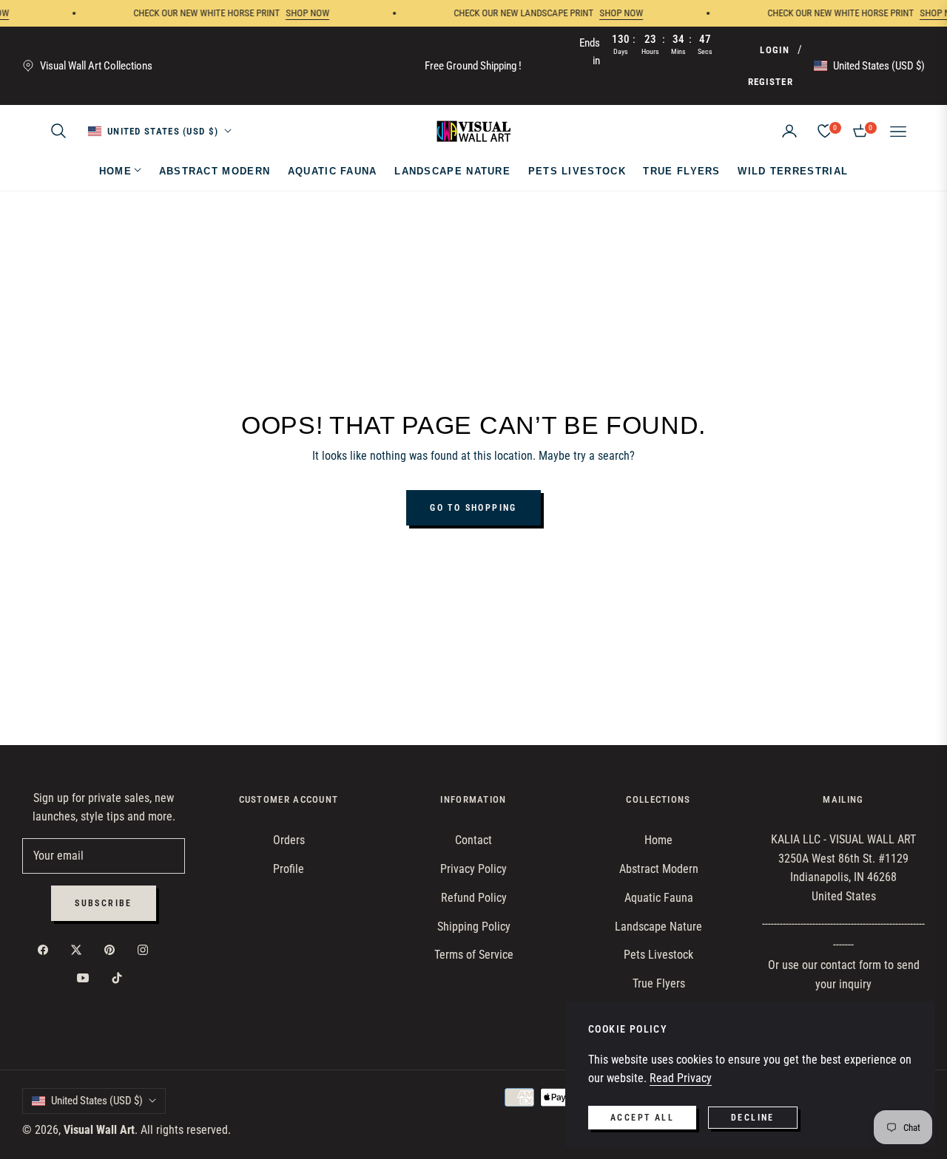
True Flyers (659, 983)
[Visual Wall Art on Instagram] (146, 949)
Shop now (295, 12)
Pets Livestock (658, 955)
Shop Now (609, 12)
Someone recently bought (156, 1051)
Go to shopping (473, 508)
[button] (58, 131)
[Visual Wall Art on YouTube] (86, 978)
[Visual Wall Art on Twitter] (80, 949)
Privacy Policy (473, 869)
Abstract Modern (658, 869)
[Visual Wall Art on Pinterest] (113, 949)
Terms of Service (473, 955)
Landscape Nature (658, 927)
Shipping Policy (473, 927)
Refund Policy (474, 898)
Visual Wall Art (99, 1130)
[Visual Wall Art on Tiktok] (120, 978)
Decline (753, 1117)
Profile (288, 869)
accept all (642, 1117)
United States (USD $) (879, 65)
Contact (473, 840)
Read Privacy (681, 1078)
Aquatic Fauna (658, 898)
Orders (289, 840)
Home (658, 840)
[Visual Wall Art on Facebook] (46, 949)
